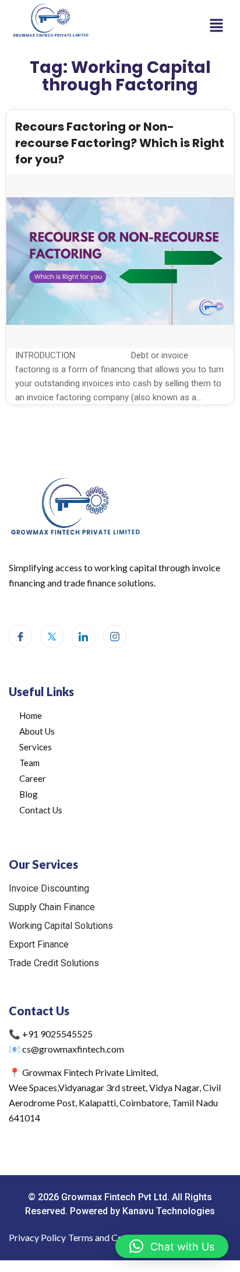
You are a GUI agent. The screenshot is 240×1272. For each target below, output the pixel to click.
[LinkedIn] (83, 636)
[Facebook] (20, 636)
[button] (216, 25)
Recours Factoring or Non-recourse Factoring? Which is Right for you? (119, 142)
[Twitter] (51, 636)
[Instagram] (114, 636)
